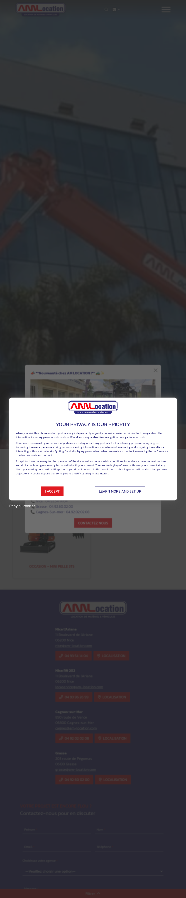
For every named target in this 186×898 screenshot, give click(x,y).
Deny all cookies (22, 506)
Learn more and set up (120, 491)
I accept (52, 491)
